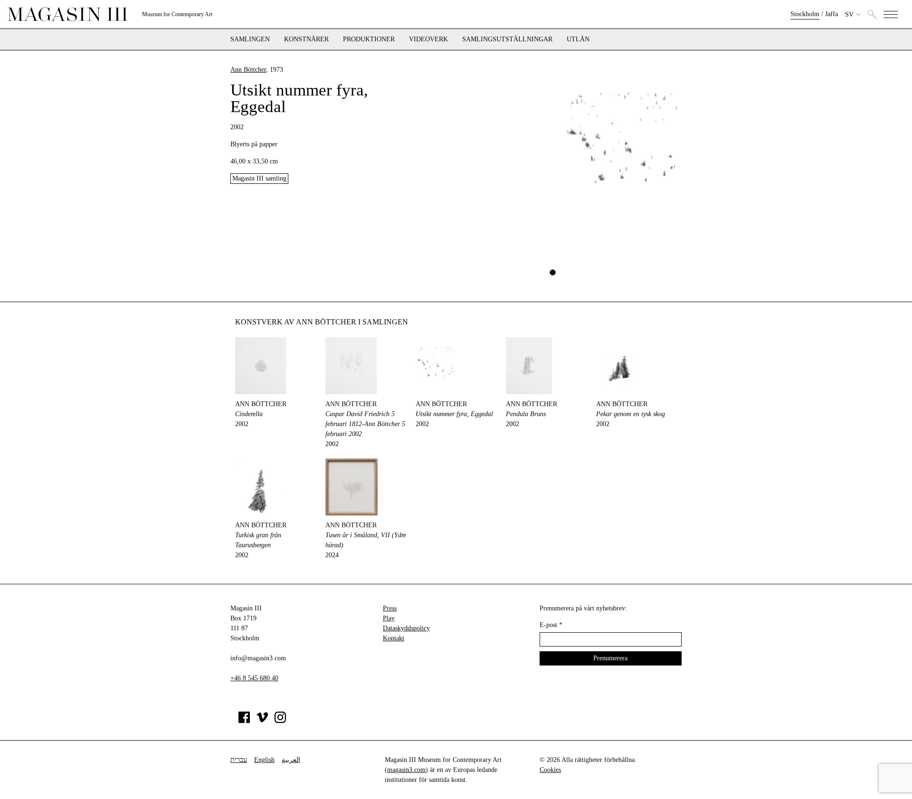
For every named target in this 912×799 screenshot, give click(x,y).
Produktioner (369, 39)
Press (390, 608)
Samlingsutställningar (507, 39)
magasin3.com (406, 769)
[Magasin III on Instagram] (280, 720)
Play (389, 618)
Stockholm (804, 14)
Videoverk (428, 39)
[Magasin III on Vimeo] (262, 720)
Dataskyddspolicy (406, 628)
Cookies (550, 769)
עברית (238, 759)
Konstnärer (306, 39)
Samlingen (250, 39)
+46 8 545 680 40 (254, 678)
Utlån (578, 39)
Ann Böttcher (248, 69)
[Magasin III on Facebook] (244, 720)
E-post (551, 624)
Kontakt (393, 638)
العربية (291, 759)
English (264, 759)
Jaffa (831, 14)
